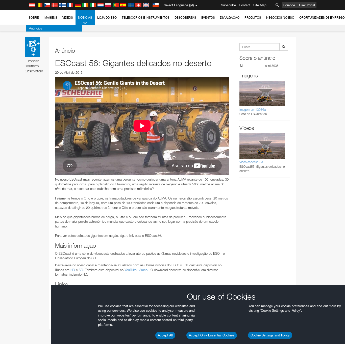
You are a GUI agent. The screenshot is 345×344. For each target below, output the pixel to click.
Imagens (50, 17)
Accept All (165, 335)
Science (289, 5)
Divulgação (229, 17)
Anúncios (35, 28)
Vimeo (143, 270)
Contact (244, 5)
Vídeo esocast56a (251, 162)
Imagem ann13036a (252, 109)
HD (72, 270)
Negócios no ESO (280, 17)
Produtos (252, 17)
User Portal (307, 5)
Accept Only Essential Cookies (211, 335)
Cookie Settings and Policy (270, 335)
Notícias (85, 17)
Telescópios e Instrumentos (145, 17)
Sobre (34, 17)
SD (81, 270)
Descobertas (185, 17)
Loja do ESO (107, 17)
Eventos (208, 17)
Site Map (259, 5)
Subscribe (228, 5)
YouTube (131, 270)
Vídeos (67, 17)
